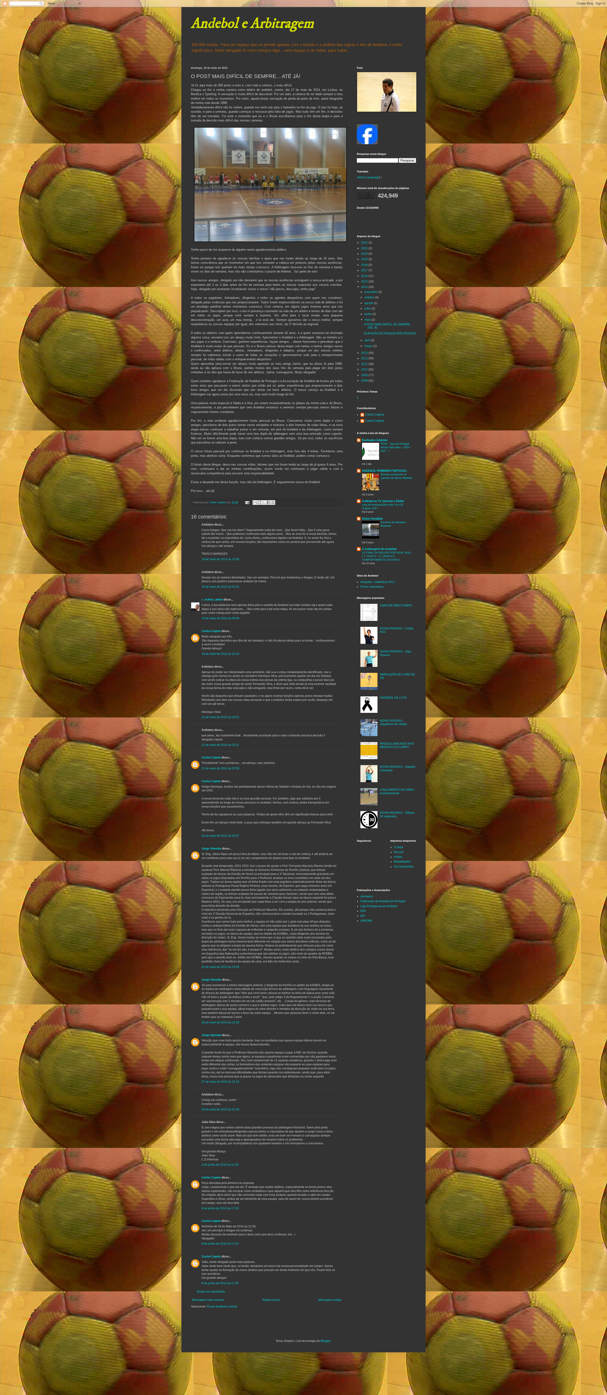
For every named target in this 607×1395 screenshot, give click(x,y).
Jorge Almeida (211, 848)
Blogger (326, 1341)
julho (368, 308)
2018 (364, 265)
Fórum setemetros (372, 586)
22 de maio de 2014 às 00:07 (220, 835)
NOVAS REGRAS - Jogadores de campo (393, 722)
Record (398, 852)
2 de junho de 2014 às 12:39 (220, 1164)
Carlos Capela (211, 631)
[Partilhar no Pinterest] (273, 502)
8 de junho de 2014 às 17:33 (220, 1243)
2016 (364, 276)
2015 (364, 281)
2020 (364, 253)
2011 (364, 364)
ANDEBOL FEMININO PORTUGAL (384, 470)
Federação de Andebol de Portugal (382, 901)
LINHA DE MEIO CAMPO (396, 605)
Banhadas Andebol (374, 440)
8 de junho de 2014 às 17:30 (220, 1208)
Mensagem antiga (329, 1300)
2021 (364, 248)
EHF (363, 911)
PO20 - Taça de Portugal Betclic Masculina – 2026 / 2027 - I (395, 447)
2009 (364, 375)
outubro (369, 297)
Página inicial (271, 1300)
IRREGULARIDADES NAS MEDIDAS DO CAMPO (397, 745)
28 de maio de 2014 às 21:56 (220, 1109)
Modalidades (402, 861)
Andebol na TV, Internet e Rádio (383, 501)
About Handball (372, 518)
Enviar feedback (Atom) (222, 1306)
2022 (364, 242)
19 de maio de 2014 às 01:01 (220, 586)
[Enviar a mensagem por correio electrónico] (247, 502)
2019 (364, 259)
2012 (364, 358)
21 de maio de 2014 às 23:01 (220, 717)
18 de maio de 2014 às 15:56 (220, 559)
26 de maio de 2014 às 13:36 (220, 967)
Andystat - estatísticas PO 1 (377, 582)
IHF (362, 916)
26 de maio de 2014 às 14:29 (220, 1022)
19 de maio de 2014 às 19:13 (220, 654)
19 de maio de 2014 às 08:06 (220, 618)
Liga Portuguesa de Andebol (378, 906)
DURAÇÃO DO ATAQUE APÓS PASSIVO (390, 333)
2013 (364, 353)
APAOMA (366, 920)
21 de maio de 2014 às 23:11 (220, 745)
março (368, 346)
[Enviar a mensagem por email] (255, 502)
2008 (364, 380)
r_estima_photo (212, 599)
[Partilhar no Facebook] (268, 502)
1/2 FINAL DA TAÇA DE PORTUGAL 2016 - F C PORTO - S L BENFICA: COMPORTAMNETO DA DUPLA (387, 556)
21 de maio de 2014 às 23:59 (220, 768)
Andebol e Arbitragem (252, 23)
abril (367, 340)
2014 (364, 287)
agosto (369, 303)
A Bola (398, 857)
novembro (371, 292)
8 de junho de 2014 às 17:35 (220, 1283)
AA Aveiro (366, 896)
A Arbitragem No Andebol (379, 549)
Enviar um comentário (211, 1291)
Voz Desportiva (403, 866)
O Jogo (398, 847)
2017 (364, 270)
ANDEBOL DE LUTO (393, 697)
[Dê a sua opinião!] (259, 502)
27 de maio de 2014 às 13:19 (220, 1081)
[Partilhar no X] (264, 502)
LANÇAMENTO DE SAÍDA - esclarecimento (397, 791)
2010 (364, 369)
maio (368, 319)
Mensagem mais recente (208, 1300)
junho (368, 314)
